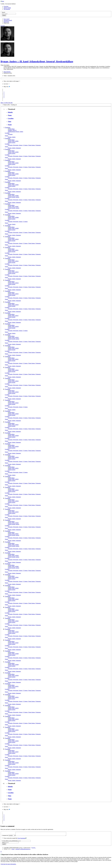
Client (12, 849)
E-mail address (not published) (9, 840)
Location (10, 118)
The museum (7, 9)
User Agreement (21, 838)
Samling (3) (14, 104)
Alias (3, 842)
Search (3, 12)
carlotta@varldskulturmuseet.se (22, 849)
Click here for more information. (8, 864)
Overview (6, 6)
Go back (3, 25)
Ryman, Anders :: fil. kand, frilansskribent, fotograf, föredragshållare (37, 61)
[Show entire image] (7, 56)
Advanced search (8, 20)
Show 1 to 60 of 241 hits (6, 102)
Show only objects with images (11, 81)
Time (9, 121)
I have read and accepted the (14, 838)
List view (6, 84)
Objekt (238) (6, 104)
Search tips (6, 21)
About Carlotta (7, 7)
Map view (6, 86)
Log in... (34, 847)
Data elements (7, 71)
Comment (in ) (9, 835)
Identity (10, 112)
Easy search (6, 19)
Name (10, 115)
